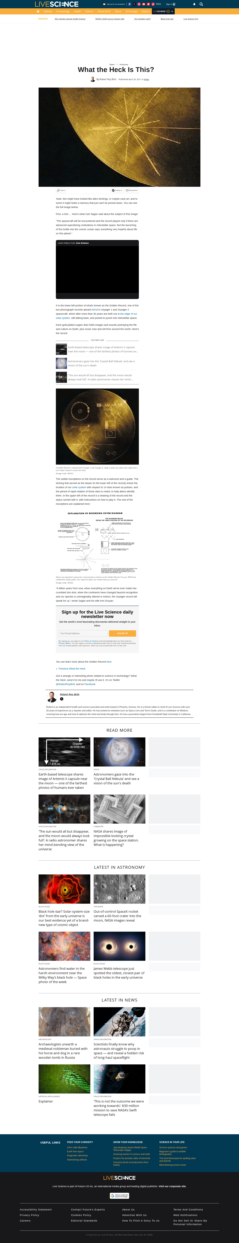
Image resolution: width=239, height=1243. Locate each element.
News (146, 79)
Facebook (89, 684)
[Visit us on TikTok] (153, 4)
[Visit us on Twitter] (134, 4)
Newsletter (133, 190)
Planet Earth (104, 11)
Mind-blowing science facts (172, 1165)
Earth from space (75, 1151)
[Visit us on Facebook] (129, 4)
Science (89, 11)
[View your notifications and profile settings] (194, 4)
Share (62, 190)
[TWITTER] (62, 699)
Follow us (118, 190)
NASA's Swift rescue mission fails (109, 19)
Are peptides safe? (142, 19)
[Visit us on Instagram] (139, 4)
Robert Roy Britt (108, 79)
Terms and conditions (188, 1209)
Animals (48, 11)
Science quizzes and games (173, 1147)
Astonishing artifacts (77, 1159)
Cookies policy (81, 1215)
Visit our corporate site (172, 1186)
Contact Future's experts (88, 1209)
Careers (25, 1220)
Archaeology (63, 11)
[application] (97, 269)
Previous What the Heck (72, 668)
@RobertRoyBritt (65, 684)
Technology (131, 11)
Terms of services (91, 641)
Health (77, 11)
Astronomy (123, 64)
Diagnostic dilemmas (77, 1155)
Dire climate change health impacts (70, 19)
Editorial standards (84, 1220)
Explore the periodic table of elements (131, 1158)
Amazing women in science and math (131, 1154)
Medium (184, 710)
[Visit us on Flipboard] (148, 4)
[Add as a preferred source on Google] (119, 1196)
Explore (146, 11)
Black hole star (167, 19)
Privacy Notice (64, 643)
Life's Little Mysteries (77, 1147)
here (108, 661)
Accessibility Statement (36, 1209)
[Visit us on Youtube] (143, 4)
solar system (79, 487)
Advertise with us (134, 1215)
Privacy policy (29, 1215)
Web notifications (185, 1215)
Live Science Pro (191, 19)
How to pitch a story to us (141, 1220)
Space (118, 11)
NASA (95, 309)
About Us (128, 1209)
